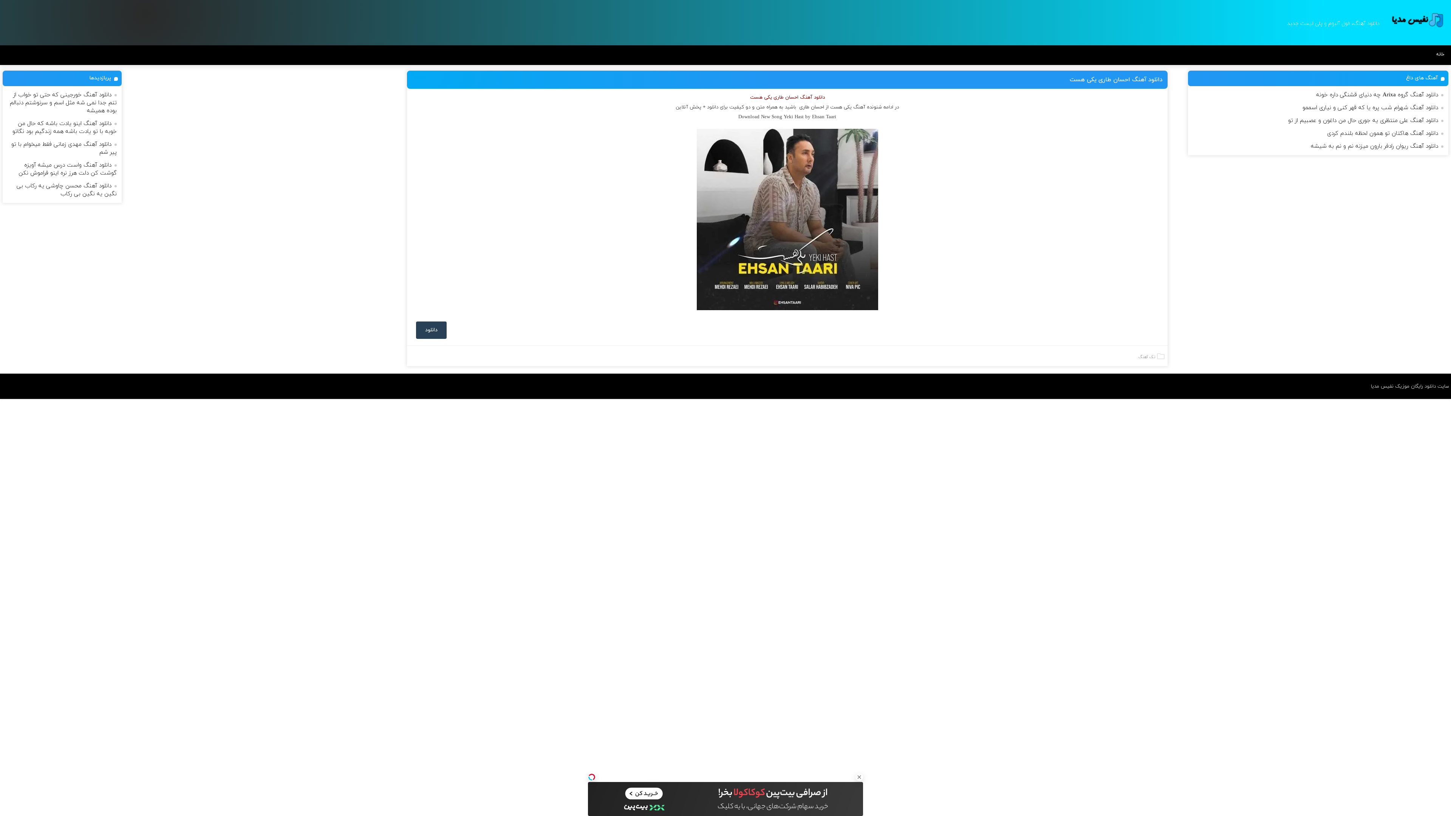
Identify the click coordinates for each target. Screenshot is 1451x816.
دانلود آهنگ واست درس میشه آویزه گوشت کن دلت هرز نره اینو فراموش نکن (68, 169)
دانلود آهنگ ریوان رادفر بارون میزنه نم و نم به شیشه (1374, 146)
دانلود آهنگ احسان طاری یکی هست (1116, 80)
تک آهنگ (1147, 357)
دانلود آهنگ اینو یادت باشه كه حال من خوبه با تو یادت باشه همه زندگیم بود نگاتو (64, 128)
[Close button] (859, 777)
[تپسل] (592, 777)
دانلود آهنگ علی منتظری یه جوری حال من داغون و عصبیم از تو (1363, 121)
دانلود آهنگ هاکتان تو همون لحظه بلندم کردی (1382, 134)
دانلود (431, 330)
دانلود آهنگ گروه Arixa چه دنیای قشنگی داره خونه (1377, 95)
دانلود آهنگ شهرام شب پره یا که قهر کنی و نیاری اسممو (1370, 108)
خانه (1440, 54)
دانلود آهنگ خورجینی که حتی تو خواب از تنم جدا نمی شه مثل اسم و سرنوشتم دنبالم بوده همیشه (63, 103)
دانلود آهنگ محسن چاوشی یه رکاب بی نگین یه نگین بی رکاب (67, 190)
